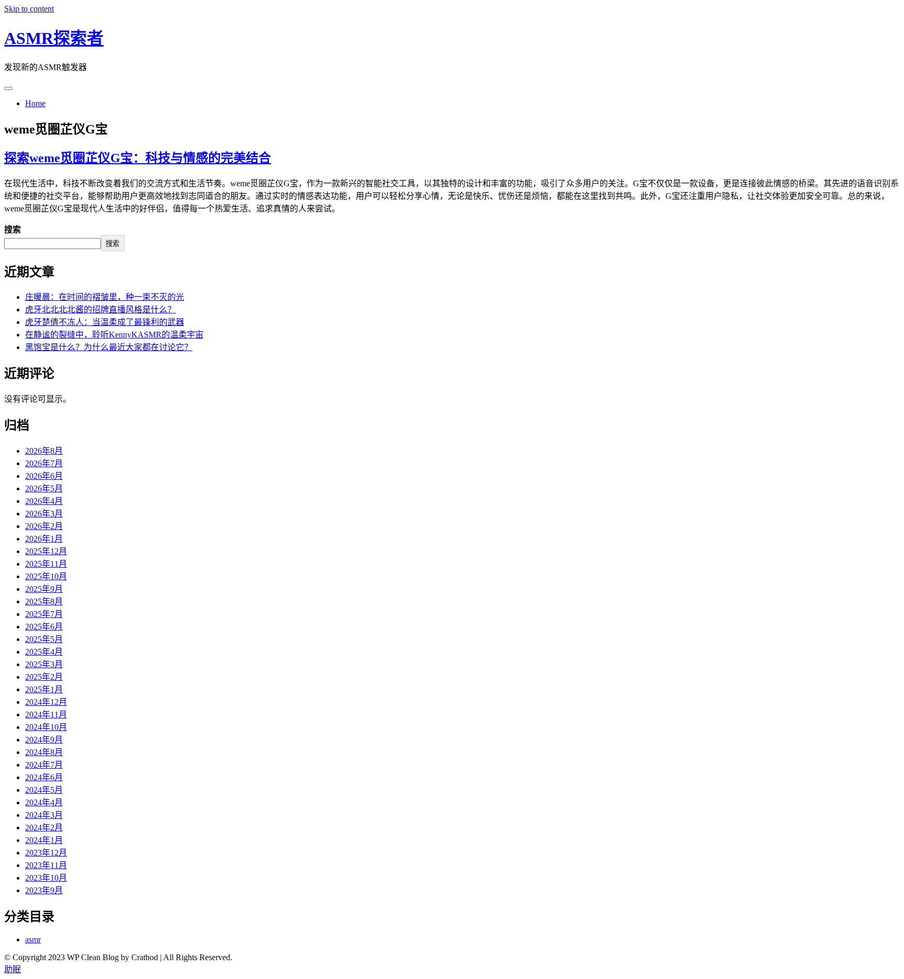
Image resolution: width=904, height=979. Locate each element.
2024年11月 (46, 714)
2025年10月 (46, 576)
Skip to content (29, 8)
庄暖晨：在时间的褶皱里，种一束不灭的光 (104, 296)
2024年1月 (44, 840)
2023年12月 (46, 852)
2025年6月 (44, 626)
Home (35, 103)
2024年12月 (46, 701)
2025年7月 (44, 614)
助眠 (12, 969)
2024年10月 (46, 727)
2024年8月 (44, 752)
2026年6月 (44, 475)
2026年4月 (44, 501)
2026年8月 (44, 450)
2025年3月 (44, 664)
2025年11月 (46, 563)
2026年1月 (44, 538)
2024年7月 (44, 764)
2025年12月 (46, 551)
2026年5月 (44, 488)
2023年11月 (46, 865)
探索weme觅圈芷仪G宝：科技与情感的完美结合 (137, 158)
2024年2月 (44, 827)
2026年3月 (44, 513)
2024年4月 (44, 802)
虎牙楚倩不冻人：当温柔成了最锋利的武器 (104, 322)
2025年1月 (44, 689)
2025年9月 (44, 588)
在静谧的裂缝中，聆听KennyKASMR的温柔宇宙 (114, 334)
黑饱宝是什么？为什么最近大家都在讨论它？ (109, 347)
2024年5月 (44, 789)
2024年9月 (44, 739)
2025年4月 (44, 651)
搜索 (12, 229)
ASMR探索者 (54, 38)
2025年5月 (44, 639)
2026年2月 (44, 526)
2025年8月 (44, 601)
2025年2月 (44, 676)
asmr (33, 939)
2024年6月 (44, 777)
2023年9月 (44, 890)
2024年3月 (44, 815)
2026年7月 (44, 463)
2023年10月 (46, 877)
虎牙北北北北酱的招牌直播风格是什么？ (100, 309)
